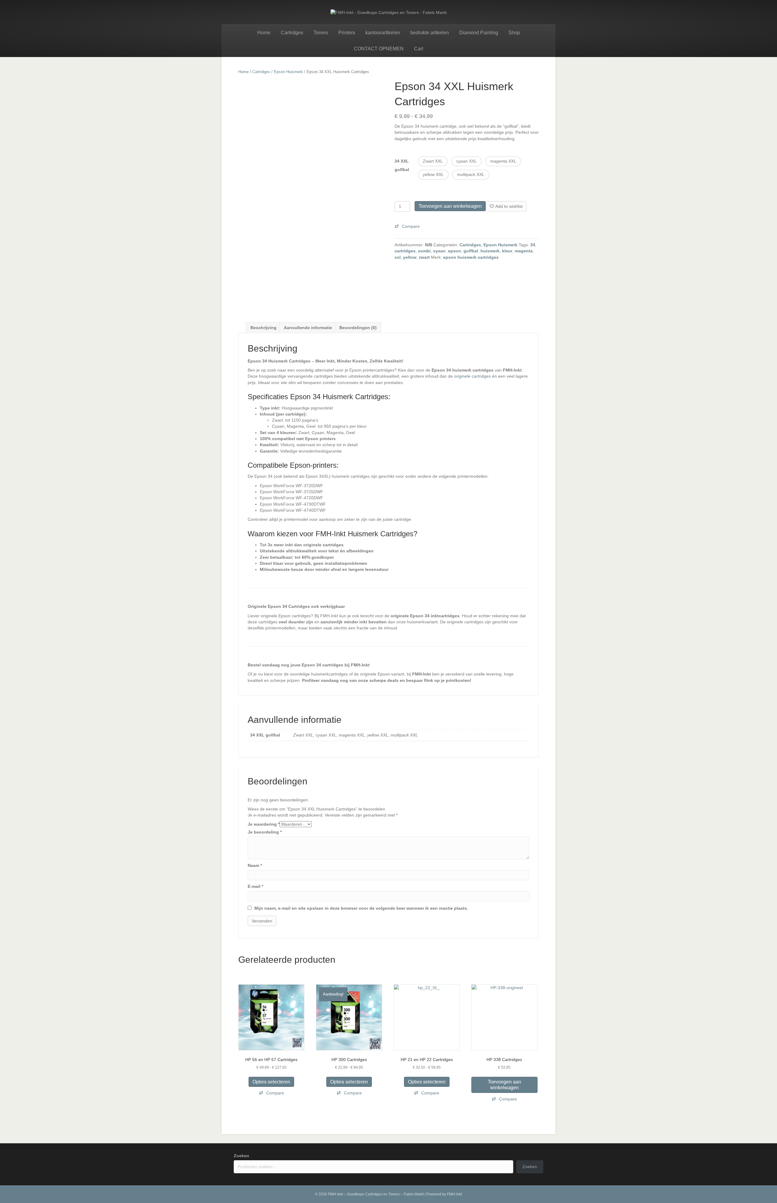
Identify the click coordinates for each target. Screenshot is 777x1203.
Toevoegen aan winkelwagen (450, 206)
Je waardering (264, 824)
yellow (409, 257)
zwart (424, 257)
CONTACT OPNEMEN (379, 48)
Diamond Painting (478, 32)
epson (454, 250)
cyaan (439, 250)
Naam (255, 865)
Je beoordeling (265, 832)
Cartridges (292, 32)
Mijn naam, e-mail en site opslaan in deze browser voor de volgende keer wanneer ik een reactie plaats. (361, 908)
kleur (507, 250)
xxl (398, 257)
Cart (418, 48)
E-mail (255, 886)
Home (263, 32)
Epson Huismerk (288, 71)
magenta (524, 250)
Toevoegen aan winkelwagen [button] (504, 1084)
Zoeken (241, 1155)
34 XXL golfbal (402, 165)
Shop (514, 32)
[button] (432, 161)
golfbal (470, 250)
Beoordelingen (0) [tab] (358, 327)
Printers (346, 32)
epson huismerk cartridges (471, 257)
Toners (321, 32)
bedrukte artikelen (429, 32)
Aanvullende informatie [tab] (308, 327)
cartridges (405, 250)
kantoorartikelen (382, 32)
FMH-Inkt (454, 1194)
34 (532, 244)
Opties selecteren (271, 1081)
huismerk (490, 250)
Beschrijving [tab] (263, 327)
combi (424, 250)
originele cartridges (472, 376)
